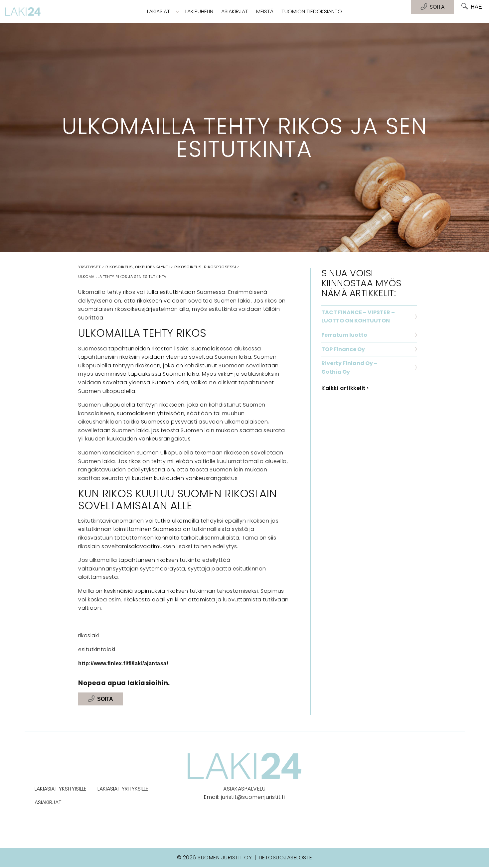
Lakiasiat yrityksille (122, 789)
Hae (476, 7)
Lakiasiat (158, 11)
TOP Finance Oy (343, 349)
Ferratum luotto (344, 335)
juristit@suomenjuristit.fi (253, 797)
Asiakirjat (234, 11)
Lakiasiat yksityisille (60, 789)
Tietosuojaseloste (285, 857)
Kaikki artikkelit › (345, 388)
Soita (105, 699)
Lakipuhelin (199, 11)
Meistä (264, 11)
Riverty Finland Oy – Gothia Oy (349, 367)
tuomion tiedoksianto (311, 11)
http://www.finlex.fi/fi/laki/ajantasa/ (123, 663)
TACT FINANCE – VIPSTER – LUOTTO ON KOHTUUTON (358, 317)
